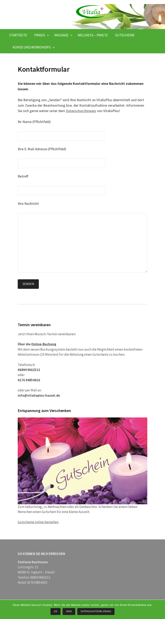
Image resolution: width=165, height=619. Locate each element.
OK (55, 611)
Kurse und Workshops (32, 47)
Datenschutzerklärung (96, 611)
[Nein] (160, 609)
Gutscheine (125, 35)
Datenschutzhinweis (81, 110)
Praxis (39, 35)
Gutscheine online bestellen (38, 522)
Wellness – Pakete (93, 35)
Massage (61, 35)
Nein (69, 611)
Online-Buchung (43, 344)
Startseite (18, 35)
